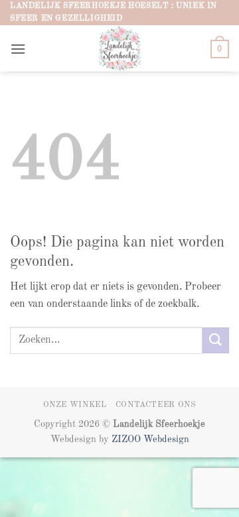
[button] (18, 48)
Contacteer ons (156, 405)
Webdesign (166, 439)
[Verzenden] (215, 340)
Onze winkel (75, 405)
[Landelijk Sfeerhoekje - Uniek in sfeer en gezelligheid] (119, 48)
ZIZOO (127, 439)
